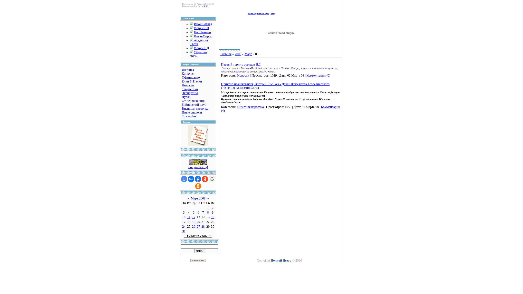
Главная (252, 13)
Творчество (190, 89)
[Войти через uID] (184, 179)
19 (193, 222)
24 (184, 226)
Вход (273, 13)
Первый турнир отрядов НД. (241, 64)
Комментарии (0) (318, 75)
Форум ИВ (201, 28)
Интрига (188, 69)
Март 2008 (198, 198)
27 (198, 226)
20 (198, 222)
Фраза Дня (189, 116)
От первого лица (193, 100)
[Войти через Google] (212, 179)
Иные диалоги (192, 112)
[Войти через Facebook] (198, 179)
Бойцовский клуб (194, 104)
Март (248, 54)
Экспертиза (190, 93)
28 (203, 226)
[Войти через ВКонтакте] (191, 179)
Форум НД (201, 48)
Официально (191, 77)
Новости (188, 85)
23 (212, 222)
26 (193, 226)
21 (203, 222)
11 (188, 217)
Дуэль (186, 97)
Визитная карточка (195, 108)
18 (188, 222)
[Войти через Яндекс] (205, 179)
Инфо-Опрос (203, 36)
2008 (238, 54)
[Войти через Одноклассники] (198, 186)
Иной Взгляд (203, 24)
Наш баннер (202, 32)
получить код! (198, 167)
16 (212, 217)
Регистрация (263, 13)
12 (193, 217)
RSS (206, 6)
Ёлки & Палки (192, 81)
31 (184, 231)
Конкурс (188, 73)
